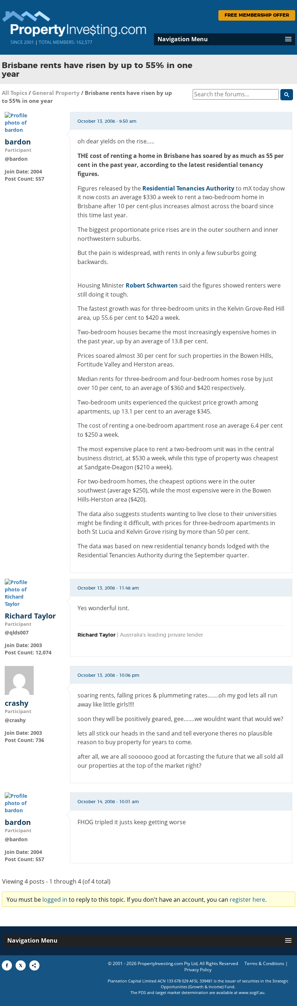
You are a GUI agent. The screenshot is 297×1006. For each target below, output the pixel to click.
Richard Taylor (30, 616)
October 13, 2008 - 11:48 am (108, 588)
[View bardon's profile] (19, 122)
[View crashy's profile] (19, 679)
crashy (16, 703)
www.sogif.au (251, 992)
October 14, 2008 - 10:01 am (108, 802)
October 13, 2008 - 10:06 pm (108, 675)
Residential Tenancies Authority (188, 188)
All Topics (14, 92)
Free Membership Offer (257, 15)
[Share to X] (21, 965)
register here (247, 900)
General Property (56, 92)
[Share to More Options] (34, 965)
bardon (18, 142)
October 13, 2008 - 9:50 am (107, 121)
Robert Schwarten (152, 285)
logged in (54, 900)
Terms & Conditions (264, 963)
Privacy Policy (198, 970)
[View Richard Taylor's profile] (19, 592)
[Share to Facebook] (7, 965)
